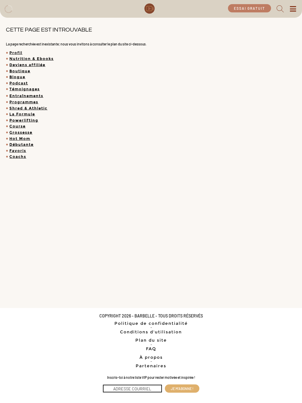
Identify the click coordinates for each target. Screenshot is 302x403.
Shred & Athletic (28, 108)
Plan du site (151, 340)
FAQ (151, 349)
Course (17, 126)
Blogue (17, 77)
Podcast (18, 83)
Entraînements (26, 96)
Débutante (21, 144)
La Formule (22, 114)
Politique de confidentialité (151, 323)
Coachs (17, 156)
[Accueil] (8, 8)
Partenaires (151, 366)
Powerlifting (23, 120)
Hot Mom (19, 138)
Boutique (19, 71)
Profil (15, 52)
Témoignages (24, 89)
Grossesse (20, 132)
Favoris (17, 150)
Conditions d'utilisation (151, 332)
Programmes (23, 102)
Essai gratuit (249, 8)
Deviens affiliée (27, 65)
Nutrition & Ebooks (31, 58)
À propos (151, 357)
